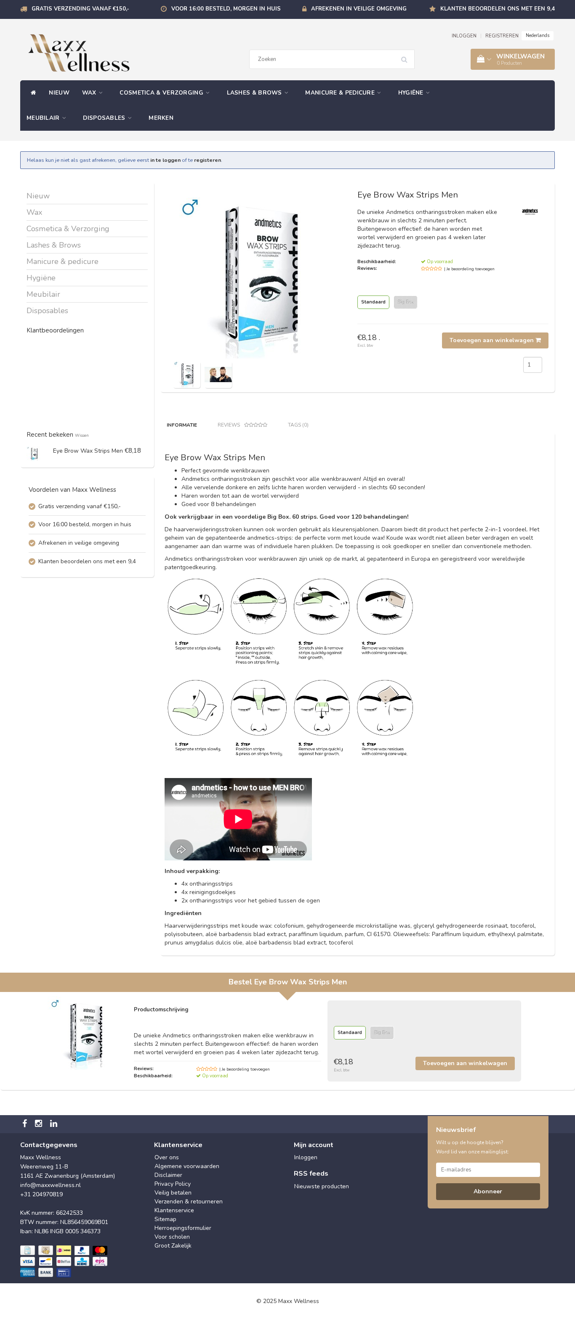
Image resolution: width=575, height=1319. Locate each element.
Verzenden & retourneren (188, 1202)
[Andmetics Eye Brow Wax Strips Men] (34, 453)
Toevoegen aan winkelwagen (492, 340)
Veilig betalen (173, 1193)
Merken (161, 118)
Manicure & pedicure (340, 93)
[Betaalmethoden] (64, 1262)
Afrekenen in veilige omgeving (359, 9)
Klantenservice (174, 1210)
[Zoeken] (407, 56)
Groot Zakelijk (173, 1246)
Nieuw (59, 93)
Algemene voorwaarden (186, 1166)
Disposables (105, 118)
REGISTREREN (502, 36)
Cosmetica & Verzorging (162, 93)
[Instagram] (39, 1124)
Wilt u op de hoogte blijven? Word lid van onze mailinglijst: (472, 1147)
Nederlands (537, 35)
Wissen (82, 435)
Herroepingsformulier (182, 1228)
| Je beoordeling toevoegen (469, 269)
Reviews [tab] (229, 425)
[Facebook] (25, 1124)
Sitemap (165, 1219)
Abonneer (488, 1191)
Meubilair (44, 118)
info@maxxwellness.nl (50, 1185)
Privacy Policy (172, 1184)
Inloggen (305, 1157)
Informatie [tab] (182, 425)
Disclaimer (168, 1175)
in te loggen (165, 160)
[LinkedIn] (54, 1124)
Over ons (166, 1157)
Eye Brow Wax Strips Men (88, 451)
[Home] (31, 93)
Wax (90, 93)
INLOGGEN (464, 36)
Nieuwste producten (321, 1186)
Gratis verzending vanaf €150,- (80, 9)
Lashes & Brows (255, 93)
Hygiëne (411, 93)
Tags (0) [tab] (298, 425)
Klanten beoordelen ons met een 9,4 (497, 9)
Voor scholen (172, 1237)
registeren (207, 160)
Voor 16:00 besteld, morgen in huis (226, 9)
